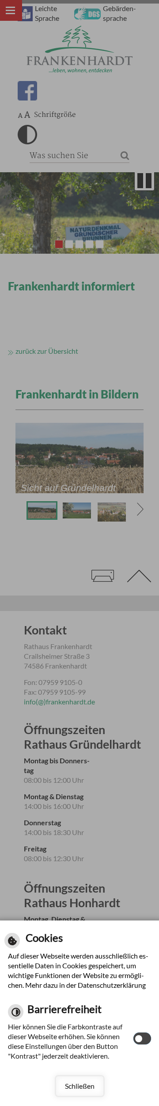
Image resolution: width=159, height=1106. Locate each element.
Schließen (80, 1086)
